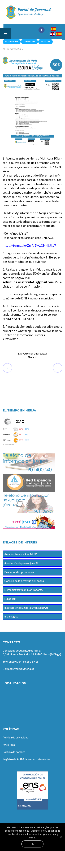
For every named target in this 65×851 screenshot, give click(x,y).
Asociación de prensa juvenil (21, 563)
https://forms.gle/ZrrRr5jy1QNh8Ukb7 (29, 245)
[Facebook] (41, 30)
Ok (32, 844)
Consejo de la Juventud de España (24, 580)
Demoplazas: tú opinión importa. (23, 589)
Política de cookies (14, 751)
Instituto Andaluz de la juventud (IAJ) (26, 607)
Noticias (45, 42)
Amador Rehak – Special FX (20, 554)
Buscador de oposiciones (19, 572)
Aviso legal (9, 744)
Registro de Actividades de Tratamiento (26, 759)
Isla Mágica (11, 616)
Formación (29, 42)
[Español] (53, 29)
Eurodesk (10, 598)
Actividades (11, 42)
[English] (52, 34)
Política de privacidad (15, 737)
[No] (60, 837)
